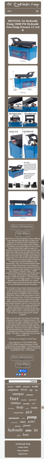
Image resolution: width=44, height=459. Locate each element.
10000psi (16, 403)
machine (26, 404)
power (27, 425)
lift (36, 430)
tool (33, 403)
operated (32, 400)
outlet (10, 387)
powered (26, 387)
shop (36, 390)
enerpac (18, 394)
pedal (31, 421)
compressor (13, 390)
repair (18, 386)
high (31, 390)
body (20, 407)
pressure (30, 395)
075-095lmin (11, 408)
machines (18, 426)
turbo (23, 418)
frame (34, 407)
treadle (35, 386)
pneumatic (14, 418)
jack (29, 412)
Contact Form (23, 447)
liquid (27, 408)
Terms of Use (22, 454)
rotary (23, 422)
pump (32, 417)
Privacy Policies (22, 451)
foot (14, 398)
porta (18, 435)
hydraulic (15, 430)
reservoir (18, 412)
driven (24, 389)
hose (26, 434)
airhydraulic (14, 422)
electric (24, 400)
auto (28, 430)
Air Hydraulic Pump (22, 444)
